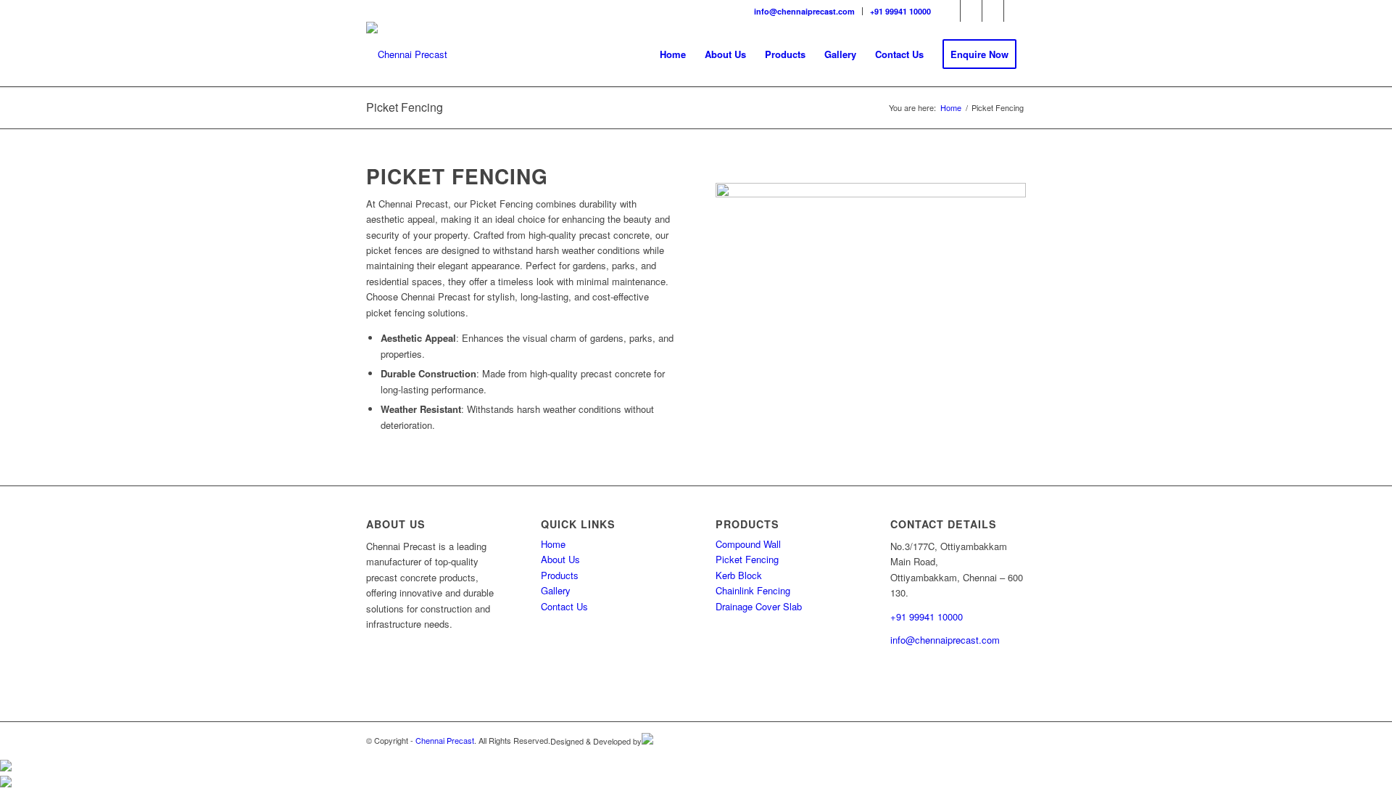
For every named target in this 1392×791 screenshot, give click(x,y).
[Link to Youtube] (992, 11)
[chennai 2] (406, 54)
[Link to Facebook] (949, 11)
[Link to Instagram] (971, 11)
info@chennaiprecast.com (804, 11)
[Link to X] (1015, 11)
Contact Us (564, 606)
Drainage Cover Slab (759, 606)
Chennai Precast (444, 740)
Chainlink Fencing (753, 590)
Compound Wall (748, 544)
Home (553, 544)
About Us (560, 559)
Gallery (556, 590)
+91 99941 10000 (900, 11)
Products (560, 575)
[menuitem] (805, 11)
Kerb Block (739, 575)
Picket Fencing (404, 107)
